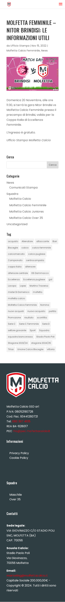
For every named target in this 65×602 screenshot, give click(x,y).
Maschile (15, 495)
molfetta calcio (16, 298)
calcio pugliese (36, 253)
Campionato (15, 260)
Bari (55, 241)
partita (52, 311)
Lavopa (12, 285)
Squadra (12, 194)
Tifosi (11, 349)
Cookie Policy (18, 458)
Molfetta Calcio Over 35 (26, 218)
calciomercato (16, 253)
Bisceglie (13, 247)
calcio (25, 247)
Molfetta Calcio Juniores (26, 211)
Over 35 (15, 499)
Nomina (44, 304)
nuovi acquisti (16, 311)
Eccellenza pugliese (34, 279)
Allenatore (27, 241)
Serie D (45, 323)
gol (50, 279)
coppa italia (14, 266)
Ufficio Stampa (19, 45)
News (44, 50)
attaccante (42, 241)
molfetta (37, 292)
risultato (28, 317)
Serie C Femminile (29, 323)
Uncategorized (16, 224)
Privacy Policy (19, 453)
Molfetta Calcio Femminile (23, 50)
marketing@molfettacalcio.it (27, 575)
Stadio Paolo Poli (45, 336)
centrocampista (35, 260)
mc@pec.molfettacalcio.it (31, 431)
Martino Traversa (39, 285)
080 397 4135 (21, 421)
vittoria (51, 349)
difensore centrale (18, 273)
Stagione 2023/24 (18, 343)
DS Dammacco (40, 273)
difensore (30, 266)
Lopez (23, 285)
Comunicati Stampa (23, 187)
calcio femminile (41, 247)
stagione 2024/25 (41, 343)
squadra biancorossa (20, 336)
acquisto (13, 241)
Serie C (12, 323)
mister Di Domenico (18, 292)
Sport (33, 330)
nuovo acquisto (36, 311)
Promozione (14, 317)
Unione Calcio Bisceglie (30, 349)
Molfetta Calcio (20, 199)
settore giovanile (17, 330)
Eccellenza (14, 279)
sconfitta (42, 317)
